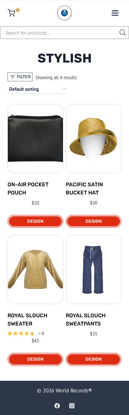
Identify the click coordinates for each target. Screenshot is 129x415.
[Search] (121, 32)
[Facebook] (57, 405)
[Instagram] (72, 405)
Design (35, 221)
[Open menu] (114, 13)
